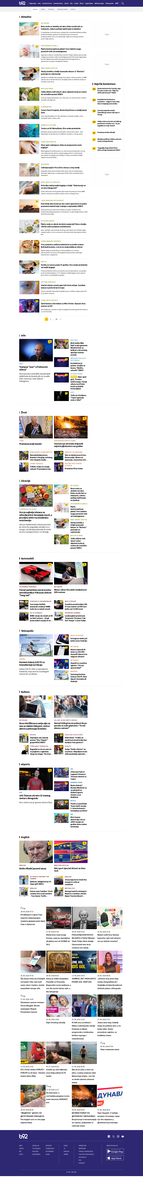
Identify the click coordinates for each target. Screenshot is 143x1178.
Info (20, 1146)
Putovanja (36, 1148)
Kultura (35, 1151)
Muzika (33, 735)
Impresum (82, 1148)
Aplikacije (82, 1157)
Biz (20, 1151)
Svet (21, 364)
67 (94, 140)
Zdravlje (35, 1146)
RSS (80, 1160)
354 (94, 100)
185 (94, 111)
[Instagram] (118, 1136)
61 (94, 148)
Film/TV (68, 746)
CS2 (20, 792)
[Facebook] (109, 1136)
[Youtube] (123, 1136)
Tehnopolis (50, 1148)
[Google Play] (115, 1151)
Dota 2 (73, 801)
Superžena (36, 1154)
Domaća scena (76, 782)
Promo (22, 659)
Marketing (82, 1146)
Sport (21, 1148)
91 (94, 133)
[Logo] (22, 3)
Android (74, 671)
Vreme (66, 1154)
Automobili (50, 1151)
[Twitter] (113, 1136)
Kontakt (82, 1163)
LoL (71, 769)
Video (66, 1146)
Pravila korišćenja (86, 1151)
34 (56, 319)
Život (21, 1154)
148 (94, 122)
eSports (49, 1146)
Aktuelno (45, 23)
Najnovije (32, 3)
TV (64, 1148)
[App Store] (115, 1158)
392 (94, 89)
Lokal (48, 1154)
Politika (74, 340)
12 (26, 613)
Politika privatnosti (86, 1154)
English (22, 865)
